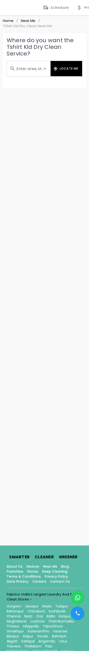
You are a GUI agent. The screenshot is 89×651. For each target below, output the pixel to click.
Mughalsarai (17, 621)
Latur (63, 641)
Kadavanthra (38, 631)
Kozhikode (57, 611)
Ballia (51, 616)
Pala (48, 646)
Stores (32, 571)
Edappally (31, 626)
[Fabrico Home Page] (23, 7)
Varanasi (60, 631)
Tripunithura (53, 626)
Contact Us (60, 581)
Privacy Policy (56, 576)
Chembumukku (61, 621)
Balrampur (15, 611)
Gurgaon (14, 606)
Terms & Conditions (24, 576)
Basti (28, 616)
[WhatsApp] (77, 597)
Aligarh (12, 641)
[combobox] (29, 68)
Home (8, 20)
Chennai (14, 616)
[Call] (77, 613)
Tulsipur (61, 606)
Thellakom (33, 646)
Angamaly (46, 641)
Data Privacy (17, 581)
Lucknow (37, 621)
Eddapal (28, 641)
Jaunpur (31, 606)
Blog (65, 566)
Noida (47, 606)
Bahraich (59, 636)
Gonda (42, 636)
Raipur (28, 636)
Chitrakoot (36, 611)
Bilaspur (13, 636)
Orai (39, 616)
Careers (39, 581)
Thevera (13, 646)
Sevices (32, 566)
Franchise (15, 571)
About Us (15, 566)
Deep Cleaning (54, 571)
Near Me (28, 20)
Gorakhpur (15, 631)
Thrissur (13, 626)
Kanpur (64, 616)
